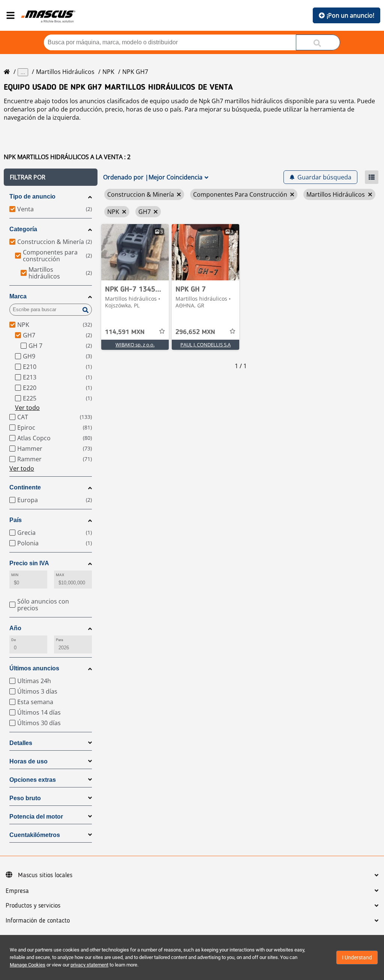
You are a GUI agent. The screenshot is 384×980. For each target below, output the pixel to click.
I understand (357, 957)
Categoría (23, 229)
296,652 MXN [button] (195, 332)
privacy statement (89, 965)
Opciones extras (32, 780)
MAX (60, 575)
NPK (108, 72)
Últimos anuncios (34, 668)
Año (15, 628)
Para (59, 640)
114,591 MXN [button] (125, 332)
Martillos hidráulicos (65, 72)
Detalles (20, 743)
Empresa (17, 891)
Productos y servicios (33, 905)
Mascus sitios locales (45, 875)
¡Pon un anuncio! (350, 15)
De (13, 640)
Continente (25, 487)
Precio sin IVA (29, 563)
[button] (51, 177)
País (15, 520)
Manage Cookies (27, 965)
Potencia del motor (36, 816)
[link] (135, 252)
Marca (18, 296)
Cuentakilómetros (34, 835)
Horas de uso (28, 761)
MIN (14, 575)
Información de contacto (38, 920)
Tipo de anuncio (32, 196)
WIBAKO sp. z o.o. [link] (135, 344)
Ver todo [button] (27, 407)
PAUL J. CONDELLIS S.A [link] (205, 344)
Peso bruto (25, 798)
